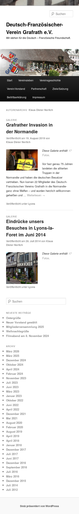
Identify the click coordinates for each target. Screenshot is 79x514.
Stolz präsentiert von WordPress (39, 506)
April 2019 (12, 436)
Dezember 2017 (16, 449)
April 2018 (12, 441)
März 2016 (12, 476)
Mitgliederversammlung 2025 (25, 327)
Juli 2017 (12, 454)
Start (9, 80)
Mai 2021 (11, 418)
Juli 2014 (12, 485)
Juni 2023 (12, 387)
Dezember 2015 (16, 481)
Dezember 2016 (16, 463)
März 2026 (12, 351)
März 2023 (12, 391)
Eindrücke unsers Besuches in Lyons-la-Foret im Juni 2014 (30, 228)
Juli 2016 (12, 472)
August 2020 (14, 423)
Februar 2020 (14, 427)
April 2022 (12, 409)
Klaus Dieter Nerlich (41, 110)
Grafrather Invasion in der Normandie (29, 128)
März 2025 (12, 356)
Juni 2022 (12, 405)
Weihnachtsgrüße (17, 331)
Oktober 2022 (14, 400)
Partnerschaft (38, 88)
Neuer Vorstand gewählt (21, 322)
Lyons (31, 204)
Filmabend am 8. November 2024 (27, 336)
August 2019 (14, 431)
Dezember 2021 (16, 414)
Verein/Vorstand (16, 88)
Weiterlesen (36, 195)
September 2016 (16, 467)
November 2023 (16, 378)
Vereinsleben (25, 80)
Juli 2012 (12, 490)
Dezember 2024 (16, 360)
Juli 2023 (12, 382)
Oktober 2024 (14, 365)
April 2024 (12, 369)
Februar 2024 (14, 374)
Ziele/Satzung (60, 88)
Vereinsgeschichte (50, 80)
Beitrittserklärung (16, 97)
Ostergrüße (13, 318)
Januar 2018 (14, 445)
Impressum (38, 97)
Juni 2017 (12, 458)
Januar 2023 (14, 396)
